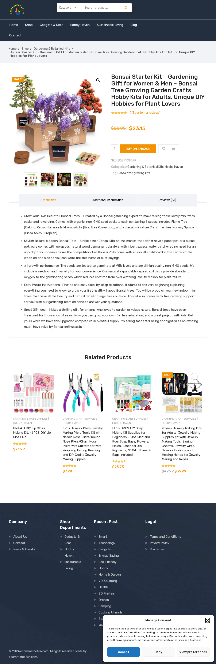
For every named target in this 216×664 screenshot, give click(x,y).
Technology (107, 543)
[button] (207, 620)
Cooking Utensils (111, 612)
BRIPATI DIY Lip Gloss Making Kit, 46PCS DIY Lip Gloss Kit (32, 432)
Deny (158, 652)
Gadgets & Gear (51, 25)
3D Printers (107, 593)
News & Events (24, 549)
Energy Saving (109, 555)
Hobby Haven (80, 25)
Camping (105, 606)
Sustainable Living (110, 25)
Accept (123, 652)
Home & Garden (110, 574)
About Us (20, 537)
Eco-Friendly (107, 562)
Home (13, 25)
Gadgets (105, 549)
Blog (133, 25)
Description (48, 200)
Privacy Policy (159, 543)
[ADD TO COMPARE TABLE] (173, 148)
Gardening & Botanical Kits (52, 49)
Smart (103, 537)
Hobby (103, 568)
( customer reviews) (145, 113)
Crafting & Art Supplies (30, 418)
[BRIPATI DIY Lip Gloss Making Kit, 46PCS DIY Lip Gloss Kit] (33, 392)
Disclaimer (157, 549)
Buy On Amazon (138, 149)
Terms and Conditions (165, 537)
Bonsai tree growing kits (133, 173)
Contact (15, 35)
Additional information (107, 200)
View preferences (193, 652)
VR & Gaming (108, 581)
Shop (29, 25)
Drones (104, 600)
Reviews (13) (167, 200)
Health (103, 587)
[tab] (48, 200)
